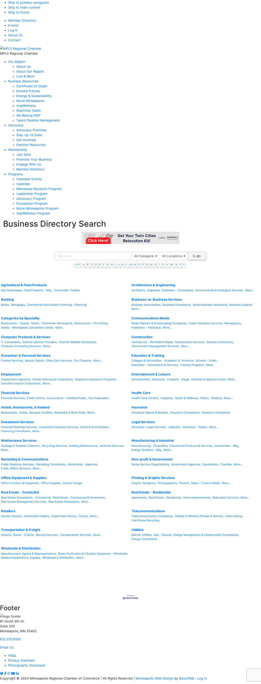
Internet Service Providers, (40, 342)
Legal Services (143, 422)
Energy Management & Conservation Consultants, (206, 534)
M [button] (131, 264)
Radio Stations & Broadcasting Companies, (160, 323)
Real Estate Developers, (64, 501)
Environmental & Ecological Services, (219, 290)
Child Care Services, (59, 360)
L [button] (126, 264)
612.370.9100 (10, 639)
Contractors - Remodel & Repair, (153, 342)
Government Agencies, (186, 464)
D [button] (96, 264)
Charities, (226, 464)
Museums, (159, 379)
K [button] (122, 264)
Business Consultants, (177, 304)
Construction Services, (190, 342)
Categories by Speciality (20, 318)
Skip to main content (24, 7)
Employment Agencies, (16, 379)
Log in (202, 678)
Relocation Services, (225, 497)
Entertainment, (141, 379)
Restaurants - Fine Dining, (91, 323)
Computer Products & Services (25, 337)
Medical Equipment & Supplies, (21, 557)
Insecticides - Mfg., (227, 445)
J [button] (118, 264)
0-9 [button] (77, 264)
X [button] (176, 264)
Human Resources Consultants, (53, 379)
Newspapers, (233, 323)
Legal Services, (156, 427)
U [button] (163, 264)
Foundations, (210, 464)
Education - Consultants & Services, (155, 364)
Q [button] (147, 264)
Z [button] (184, 264)
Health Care (141, 393)
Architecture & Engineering (153, 285)
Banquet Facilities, (41, 412)
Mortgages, (18, 304)
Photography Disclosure (26, 665)
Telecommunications (148, 511)
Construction (142, 337)
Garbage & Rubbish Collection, (21, 445)
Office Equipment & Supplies (23, 478)
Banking (7, 299)
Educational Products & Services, (191, 445)
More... (249, 290)
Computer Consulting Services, (21, 346)
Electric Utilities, (142, 534)
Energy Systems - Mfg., (147, 449)
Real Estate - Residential (151, 492)
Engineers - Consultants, (178, 290)
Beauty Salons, (35, 360)
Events (13, 25)
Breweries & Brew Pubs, (70, 412)
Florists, (84, 516)
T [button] (159, 264)
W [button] (172, 264)
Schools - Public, (207, 360)
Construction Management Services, (156, 346)
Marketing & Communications (24, 459)
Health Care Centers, (145, 398)
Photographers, (168, 483)
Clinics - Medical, (211, 398)
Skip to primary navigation (28, 2)
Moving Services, (47, 534)
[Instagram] (8, 673)
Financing (80, 304)
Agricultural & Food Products (24, 285)
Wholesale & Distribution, (58, 557)
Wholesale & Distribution (21, 548)
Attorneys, (138, 427)
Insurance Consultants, (185, 412)
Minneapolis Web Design (154, 678)
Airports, (6, 534)
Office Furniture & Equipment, (20, 483)
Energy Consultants (144, 539)
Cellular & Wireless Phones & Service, (199, 516)
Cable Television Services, (206, 323)
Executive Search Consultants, (21, 383)
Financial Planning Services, (19, 427)
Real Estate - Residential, (165, 497)
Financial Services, (13, 398)
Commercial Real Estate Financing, (50, 304)
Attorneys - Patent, (195, 427)
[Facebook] (5, 673)
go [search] (199, 256)
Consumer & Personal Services (26, 355)
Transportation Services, (76, 534)
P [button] (143, 264)
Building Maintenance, (83, 445)
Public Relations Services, (18, 464)
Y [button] (180, 264)
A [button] (83, 264)
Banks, (5, 304)
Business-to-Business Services (157, 299)
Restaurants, (9, 412)
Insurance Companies (216, 412)
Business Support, (241, 304)
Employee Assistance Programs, (96, 379)
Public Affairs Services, (16, 468)
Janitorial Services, (111, 445)
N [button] (135, 264)
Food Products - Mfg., (38, 290)
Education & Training (148, 355)
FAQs (12, 655)
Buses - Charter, (24, 534)
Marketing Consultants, (51, 464)
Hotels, (23, 412)
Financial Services (15, 393)
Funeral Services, (12, 360)
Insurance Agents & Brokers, (150, 412)
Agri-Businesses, (12, 290)
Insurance (139, 407)
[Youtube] (13, 673)
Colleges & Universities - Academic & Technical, (163, 360)
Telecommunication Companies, (153, 516)
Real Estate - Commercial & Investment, (79, 497)
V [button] (167, 264)
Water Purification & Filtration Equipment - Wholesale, (93, 553)
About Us (15, 35)
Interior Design (72, 483)
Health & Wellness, (187, 398)
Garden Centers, (12, 516)
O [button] (139, 264)
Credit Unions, (36, 398)
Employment (11, 374)
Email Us (6, 647)
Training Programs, (192, 364)
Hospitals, (166, 398)
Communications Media (150, 318)
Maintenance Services (18, 440)
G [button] (107, 264)
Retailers (8, 511)
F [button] (103, 264)
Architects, (139, 290)
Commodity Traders (67, 290)
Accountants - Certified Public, (67, 398)
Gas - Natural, (163, 534)
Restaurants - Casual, (15, 323)
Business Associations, (146, 304)
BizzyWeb (186, 678)
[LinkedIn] (17, 673)
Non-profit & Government (152, 459)
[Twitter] (1, 673)
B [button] (87, 264)
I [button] (115, 264)
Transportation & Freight (20, 530)
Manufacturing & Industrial (153, 440)
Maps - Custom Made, (205, 483)
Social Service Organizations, (151, 464)
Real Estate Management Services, (24, 501)
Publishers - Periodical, (146, 327)
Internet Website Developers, (78, 342)
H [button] (112, 264)
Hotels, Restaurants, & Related (25, 407)
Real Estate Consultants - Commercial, (26, 497)
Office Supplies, (51, 483)
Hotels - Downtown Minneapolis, (52, 323)
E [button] (100, 264)
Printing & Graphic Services (153, 478)
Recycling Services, (55, 445)
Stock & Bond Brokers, (95, 427)
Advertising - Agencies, (83, 464)
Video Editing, (234, 516)
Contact (14, 40)
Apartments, (140, 497)
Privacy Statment (21, 660)
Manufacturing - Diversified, (150, 445)
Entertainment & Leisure (151, 374)
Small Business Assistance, (210, 304)
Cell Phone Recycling (145, 520)
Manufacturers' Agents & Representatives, (29, 553)
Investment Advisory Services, (59, 427)
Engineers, (154, 290)
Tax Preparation (98, 398)
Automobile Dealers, (37, 516)
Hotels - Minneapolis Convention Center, (27, 327)
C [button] (92, 264)
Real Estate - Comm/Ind (20, 492)
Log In (13, 30)
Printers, (184, 483)
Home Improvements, (197, 497)
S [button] (155, 264)
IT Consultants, (11, 342)
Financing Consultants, (16, 431)
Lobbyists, (174, 427)
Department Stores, (64, 516)
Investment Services (17, 422)
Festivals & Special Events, (208, 379)
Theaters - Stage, (178, 379)
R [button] (151, 264)
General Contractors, (220, 342)
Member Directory (22, 20)
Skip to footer (19, 12)
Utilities (138, 530)
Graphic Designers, (144, 483)
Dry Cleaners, (83, 360)
